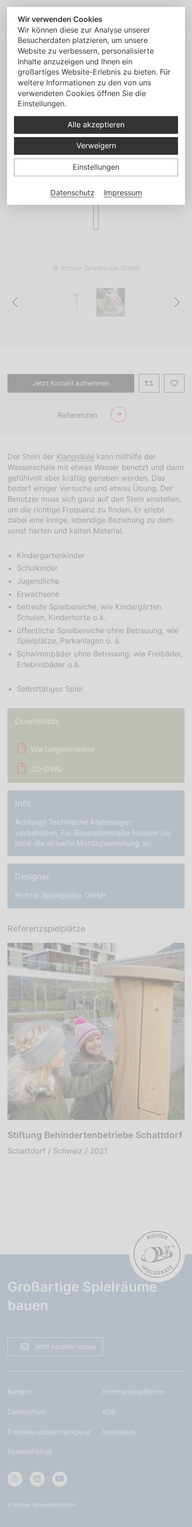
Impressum (123, 192)
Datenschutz (72, 192)
